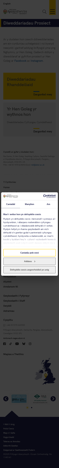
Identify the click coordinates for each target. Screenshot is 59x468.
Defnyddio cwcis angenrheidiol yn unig (29, 269)
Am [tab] (48, 204)
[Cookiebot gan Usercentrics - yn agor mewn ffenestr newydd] (43, 196)
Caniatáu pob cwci (29, 252)
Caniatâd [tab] (10, 204)
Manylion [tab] (29, 204)
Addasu (28, 261)
